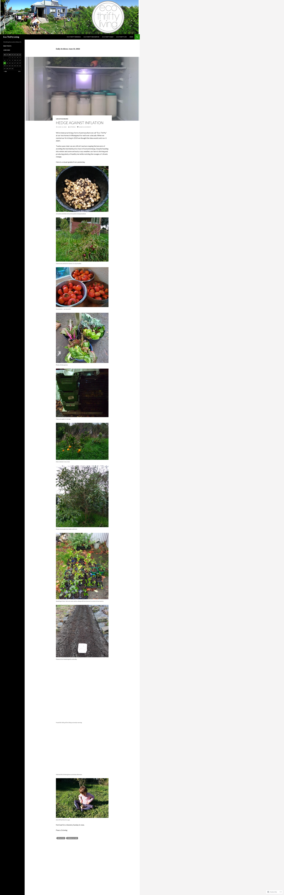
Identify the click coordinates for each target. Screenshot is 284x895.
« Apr (5, 71)
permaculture (72, 838)
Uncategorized (62, 119)
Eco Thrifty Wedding (74, 37)
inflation (61, 838)
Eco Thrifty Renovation (91, 37)
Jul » (19, 71)
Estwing (73, 127)
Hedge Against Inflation (79, 122)
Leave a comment (85, 127)
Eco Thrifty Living (11, 37)
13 (4, 63)
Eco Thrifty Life (121, 37)
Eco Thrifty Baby (107, 37)
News (131, 37)
